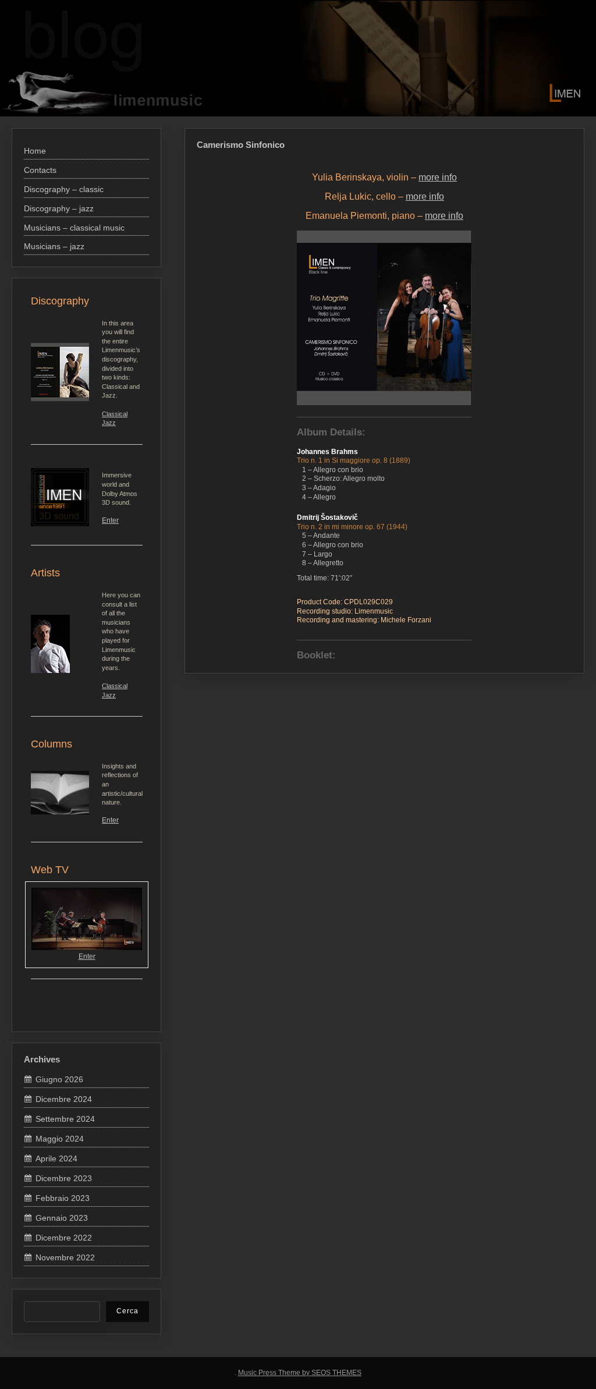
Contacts (62, 59)
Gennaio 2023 (62, 1218)
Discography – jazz (111, 59)
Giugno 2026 (59, 1079)
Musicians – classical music (138, 59)
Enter (110, 520)
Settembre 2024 (65, 1119)
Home (42, 59)
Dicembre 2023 (64, 1178)
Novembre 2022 (65, 1257)
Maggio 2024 (60, 1138)
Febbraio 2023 (63, 1198)
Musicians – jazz (164, 59)
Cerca (127, 1311)
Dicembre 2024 (64, 1099)
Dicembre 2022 (64, 1237)
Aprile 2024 (56, 1158)
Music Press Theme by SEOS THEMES (299, 1373)
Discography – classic (85, 59)
